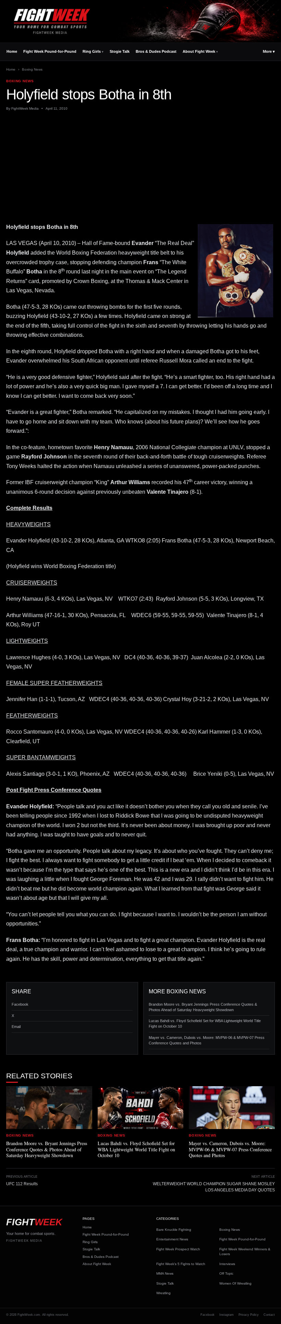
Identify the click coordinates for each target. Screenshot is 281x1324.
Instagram (226, 1314)
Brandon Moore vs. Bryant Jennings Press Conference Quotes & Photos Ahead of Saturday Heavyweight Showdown (203, 1007)
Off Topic (226, 1273)
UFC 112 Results (22, 1183)
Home (12, 51)
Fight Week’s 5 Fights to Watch (180, 1264)
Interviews (227, 1264)
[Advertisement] (140, 167)
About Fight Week (199, 51)
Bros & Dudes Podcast (156, 51)
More (269, 51)
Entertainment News (172, 1239)
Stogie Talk (120, 51)
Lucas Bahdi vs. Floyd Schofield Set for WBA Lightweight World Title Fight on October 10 (205, 1023)
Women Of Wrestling (235, 1283)
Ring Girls (92, 51)
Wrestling (163, 1293)
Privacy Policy (249, 1314)
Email (16, 1027)
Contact (269, 1314)
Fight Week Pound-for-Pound (49, 51)
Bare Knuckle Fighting (173, 1229)
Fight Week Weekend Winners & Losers (244, 1251)
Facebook (20, 1004)
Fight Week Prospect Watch (178, 1249)
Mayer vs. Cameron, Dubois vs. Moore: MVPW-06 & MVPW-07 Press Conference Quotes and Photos (207, 1040)
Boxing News (32, 69)
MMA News (164, 1273)
